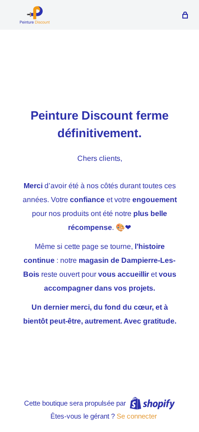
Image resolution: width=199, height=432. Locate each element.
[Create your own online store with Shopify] (152, 403)
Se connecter (137, 416)
